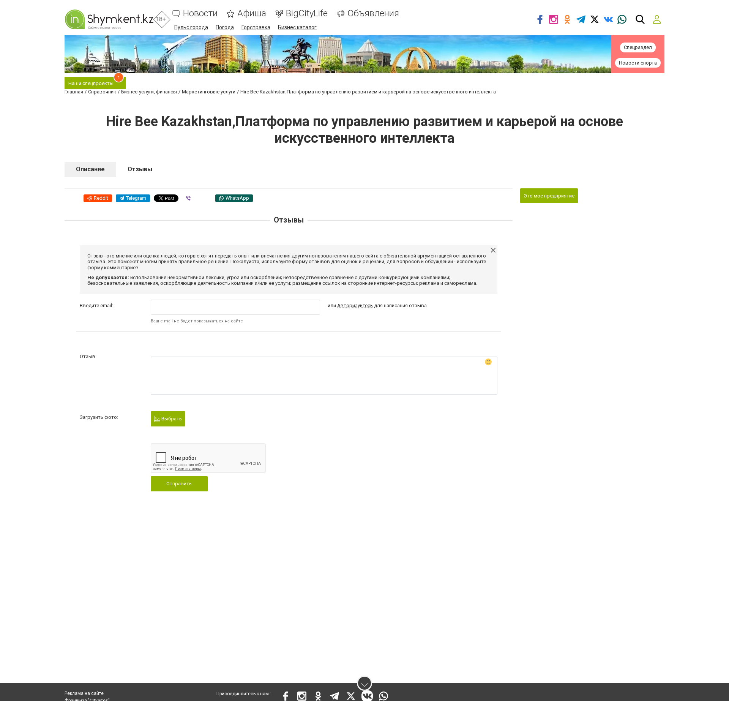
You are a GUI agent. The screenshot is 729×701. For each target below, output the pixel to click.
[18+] (109, 19)
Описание (90, 169)
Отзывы (140, 169)
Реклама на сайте (84, 693)
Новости (200, 13)
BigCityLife (307, 13)
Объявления (373, 13)
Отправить (179, 483)
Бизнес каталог (297, 27)
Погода (225, 27)
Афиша (251, 13)
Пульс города (191, 27)
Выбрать (171, 419)
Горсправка (255, 27)
